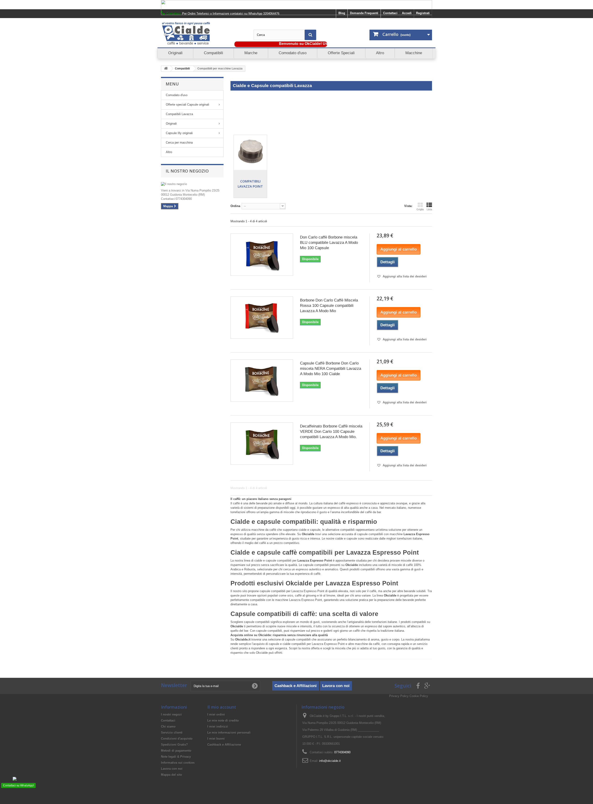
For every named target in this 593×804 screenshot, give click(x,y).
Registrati (423, 13)
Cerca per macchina (179, 142)
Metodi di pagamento (176, 750)
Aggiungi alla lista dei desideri (404, 276)
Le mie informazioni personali (229, 732)
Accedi (407, 13)
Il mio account (221, 707)
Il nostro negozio (187, 171)
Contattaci (390, 13)
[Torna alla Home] (165, 69)
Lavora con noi (336, 686)
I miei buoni (216, 738)
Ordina (235, 206)
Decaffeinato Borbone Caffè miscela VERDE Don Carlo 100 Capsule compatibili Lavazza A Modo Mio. (331, 431)
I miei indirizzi (217, 726)
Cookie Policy (419, 696)
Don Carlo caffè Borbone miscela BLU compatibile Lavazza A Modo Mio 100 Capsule (329, 242)
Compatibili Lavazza (179, 114)
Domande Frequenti (364, 13)
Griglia (420, 209)
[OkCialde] (204, 33)
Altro (169, 152)
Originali (171, 123)
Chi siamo (168, 726)
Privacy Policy (399, 696)
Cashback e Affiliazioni (295, 686)
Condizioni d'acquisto (176, 738)
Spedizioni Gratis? (174, 744)
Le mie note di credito (223, 720)
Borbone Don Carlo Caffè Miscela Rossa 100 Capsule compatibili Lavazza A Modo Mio (329, 305)
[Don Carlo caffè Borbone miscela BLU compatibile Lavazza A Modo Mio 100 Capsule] (262, 254)
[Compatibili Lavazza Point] (250, 151)
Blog (341, 13)
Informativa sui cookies (178, 762)
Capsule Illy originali (179, 133)
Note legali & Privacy (176, 756)
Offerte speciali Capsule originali (187, 104)
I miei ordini (216, 714)
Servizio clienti (172, 732)
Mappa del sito (171, 774)
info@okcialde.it (330, 761)
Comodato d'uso (176, 95)
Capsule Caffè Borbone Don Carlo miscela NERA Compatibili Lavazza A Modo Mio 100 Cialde (330, 368)
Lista (429, 209)
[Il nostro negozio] (192, 184)
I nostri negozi (171, 714)
